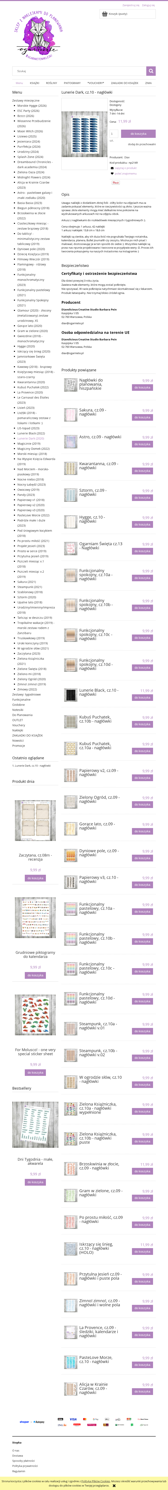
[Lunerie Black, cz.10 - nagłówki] (70, 695)
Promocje (18, 746)
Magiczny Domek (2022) (33, 449)
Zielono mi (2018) (29, 674)
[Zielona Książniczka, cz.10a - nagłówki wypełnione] (70, 1109)
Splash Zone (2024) (30, 157)
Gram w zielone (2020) (32, 331)
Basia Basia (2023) (29, 203)
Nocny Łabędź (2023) (31, 484)
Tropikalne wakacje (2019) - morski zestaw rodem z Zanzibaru (35, 628)
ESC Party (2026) (28, 111)
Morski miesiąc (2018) (32, 454)
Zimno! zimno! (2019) (31, 684)
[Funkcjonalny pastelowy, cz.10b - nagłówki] (70, 939)
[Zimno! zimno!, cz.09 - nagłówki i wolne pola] (70, 1305)
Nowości (18, 740)
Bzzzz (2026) (25, 116)
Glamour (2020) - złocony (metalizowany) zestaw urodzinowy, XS (34, 315)
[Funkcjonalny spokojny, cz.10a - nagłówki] (70, 575)
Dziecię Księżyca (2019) (33, 254)
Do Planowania (22, 715)
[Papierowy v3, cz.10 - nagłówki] (70, 882)
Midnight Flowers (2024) (33, 177)
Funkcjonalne (21, 699)
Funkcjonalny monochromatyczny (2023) (30, 280)
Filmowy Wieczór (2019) (33, 259)
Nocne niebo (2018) (30, 479)
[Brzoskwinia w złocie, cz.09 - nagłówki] (70, 1168)
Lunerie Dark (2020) (30, 438)
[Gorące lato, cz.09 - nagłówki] (70, 828)
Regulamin (18, 1471)
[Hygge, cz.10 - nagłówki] (70, 522)
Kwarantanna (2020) (31, 382)
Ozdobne (18, 705)
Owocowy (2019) (28, 490)
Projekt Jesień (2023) (31, 546)
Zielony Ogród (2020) (31, 679)
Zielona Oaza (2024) (30, 172)
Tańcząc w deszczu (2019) (34, 618)
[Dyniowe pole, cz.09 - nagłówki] (70, 855)
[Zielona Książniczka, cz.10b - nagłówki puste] (70, 1139)
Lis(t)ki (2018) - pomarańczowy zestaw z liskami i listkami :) (34, 418)
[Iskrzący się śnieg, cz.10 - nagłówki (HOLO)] (70, 1249)
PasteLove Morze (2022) (33, 515)
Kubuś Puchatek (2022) (33, 387)
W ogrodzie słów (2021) (33, 648)
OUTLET (17, 720)
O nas (15, 1450)
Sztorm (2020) (26, 597)
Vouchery (18, 725)
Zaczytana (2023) (28, 653)
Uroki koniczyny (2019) (32, 643)
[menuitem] (19, 83)
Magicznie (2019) (28, 443)
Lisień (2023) (25, 408)
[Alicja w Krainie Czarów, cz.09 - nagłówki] (70, 1389)
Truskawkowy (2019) (31, 638)
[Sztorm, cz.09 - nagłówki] (70, 495)
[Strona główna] (38, 35)
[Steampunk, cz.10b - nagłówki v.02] (70, 1055)
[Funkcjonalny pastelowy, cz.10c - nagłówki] (70, 969)
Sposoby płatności (23, 1461)
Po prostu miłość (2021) (33, 541)
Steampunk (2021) (29, 587)
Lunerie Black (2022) (31, 433)
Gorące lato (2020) (29, 326)
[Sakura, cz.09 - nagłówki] (70, 415)
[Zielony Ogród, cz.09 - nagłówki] (70, 802)
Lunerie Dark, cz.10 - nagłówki (33, 765)
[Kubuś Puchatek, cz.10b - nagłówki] (70, 722)
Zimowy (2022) (27, 689)
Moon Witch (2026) (30, 131)
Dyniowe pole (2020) (31, 249)
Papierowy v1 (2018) (30, 500)
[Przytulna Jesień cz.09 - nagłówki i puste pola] (70, 1279)
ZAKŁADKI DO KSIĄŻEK (27, 735)
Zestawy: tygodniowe (26, 694)
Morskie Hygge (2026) (32, 106)
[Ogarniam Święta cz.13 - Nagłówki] (70, 548)
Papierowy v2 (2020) (30, 505)
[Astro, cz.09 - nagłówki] (70, 441)
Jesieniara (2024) (28, 141)
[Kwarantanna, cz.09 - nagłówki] (70, 468)
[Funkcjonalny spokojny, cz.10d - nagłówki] (70, 665)
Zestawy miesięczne (26, 100)
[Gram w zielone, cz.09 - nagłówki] (70, 1195)
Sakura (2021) (26, 582)
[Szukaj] (151, 71)
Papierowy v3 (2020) (30, 510)
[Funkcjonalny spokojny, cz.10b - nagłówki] (70, 605)
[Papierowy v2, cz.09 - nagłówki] (70, 775)
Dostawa (17, 1455)
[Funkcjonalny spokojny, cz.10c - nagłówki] (70, 635)
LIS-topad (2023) (28, 428)
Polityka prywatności (25, 1466)
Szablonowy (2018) (30, 592)
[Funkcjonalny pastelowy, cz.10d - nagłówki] (70, 998)
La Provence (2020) (30, 392)
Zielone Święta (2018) (31, 669)
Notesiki (17, 710)
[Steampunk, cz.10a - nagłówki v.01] (70, 1028)
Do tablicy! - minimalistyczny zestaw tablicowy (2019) (33, 239)
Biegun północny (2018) (33, 208)
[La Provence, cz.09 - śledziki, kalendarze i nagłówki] (70, 1332)
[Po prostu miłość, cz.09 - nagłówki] (70, 1222)
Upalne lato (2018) (29, 602)
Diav (127, 157)
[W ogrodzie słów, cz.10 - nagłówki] (70, 1082)
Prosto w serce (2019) (31, 551)
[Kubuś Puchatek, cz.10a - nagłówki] (70, 748)
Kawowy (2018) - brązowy (34, 367)
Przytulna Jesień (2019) (32, 556)
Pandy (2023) (26, 495)
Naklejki (17, 730)
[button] (123, 168)
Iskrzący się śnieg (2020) (33, 351)
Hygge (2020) (26, 346)
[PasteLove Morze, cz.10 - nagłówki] (70, 1362)
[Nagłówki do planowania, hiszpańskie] (70, 385)
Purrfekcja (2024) (28, 146)
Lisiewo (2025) (26, 136)
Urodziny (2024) (28, 152)
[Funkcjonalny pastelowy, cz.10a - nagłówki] (70, 909)
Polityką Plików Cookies (95, 1481)
